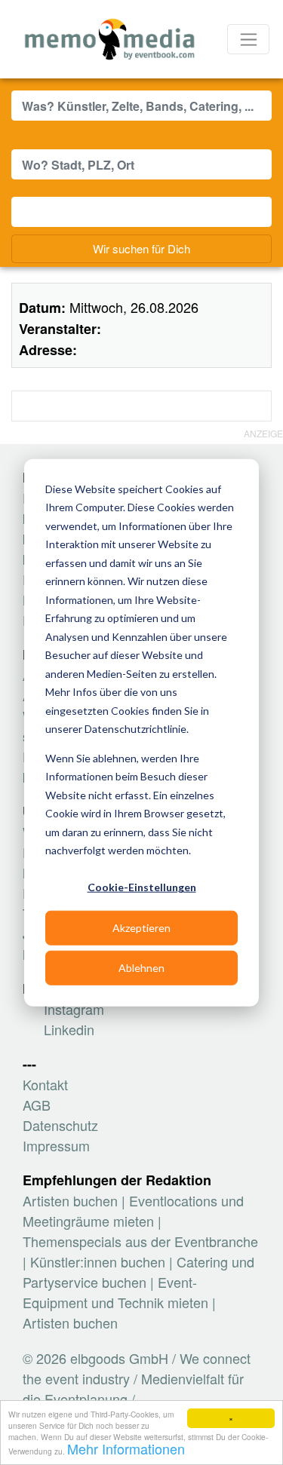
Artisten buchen (70, 1200)
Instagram (72, 1009)
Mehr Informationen (126, 1448)
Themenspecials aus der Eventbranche (140, 1241)
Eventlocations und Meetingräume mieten (133, 1211)
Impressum (56, 1145)
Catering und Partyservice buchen (138, 1272)
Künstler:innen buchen (97, 1261)
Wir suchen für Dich (141, 248)
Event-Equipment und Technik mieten (115, 1292)
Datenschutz (60, 1125)
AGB (37, 1104)
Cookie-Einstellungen (142, 887)
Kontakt (45, 1084)
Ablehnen (141, 967)
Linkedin (67, 1029)
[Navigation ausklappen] (248, 39)
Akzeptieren (141, 927)
